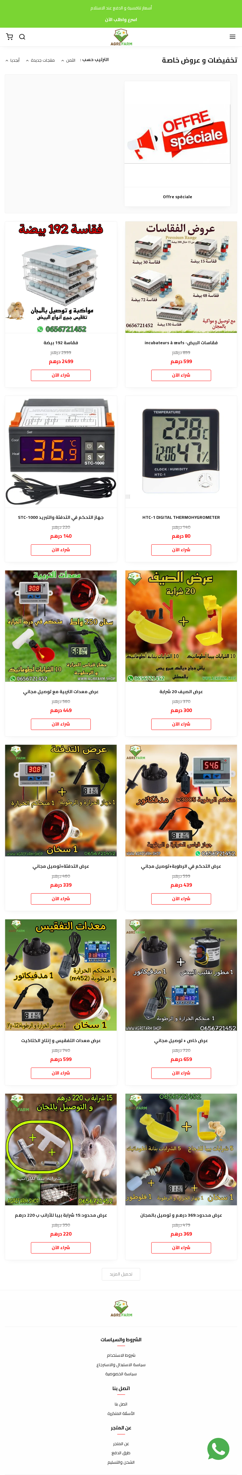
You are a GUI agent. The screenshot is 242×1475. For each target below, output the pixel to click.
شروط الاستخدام (121, 1355)
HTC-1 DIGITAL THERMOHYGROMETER (181, 517)
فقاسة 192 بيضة (60, 342)
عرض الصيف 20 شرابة (181, 691)
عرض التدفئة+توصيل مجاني (60, 866)
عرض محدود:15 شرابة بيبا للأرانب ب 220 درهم (61, 1215)
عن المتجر (121, 1444)
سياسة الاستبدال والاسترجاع (121, 1365)
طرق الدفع (121, 1453)
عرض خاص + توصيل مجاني (181, 1040)
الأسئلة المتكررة (121, 1414)
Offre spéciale (177, 196)
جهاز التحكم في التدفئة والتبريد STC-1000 (61, 517)
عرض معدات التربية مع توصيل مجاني (61, 691)
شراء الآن (181, 375)
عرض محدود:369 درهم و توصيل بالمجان (181, 1215)
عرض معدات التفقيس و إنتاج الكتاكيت (61, 1040)
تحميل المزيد (121, 1274)
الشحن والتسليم (121, 1462)
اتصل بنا (121, 1404)
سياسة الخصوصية (121, 1374)
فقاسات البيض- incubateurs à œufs (181, 342)
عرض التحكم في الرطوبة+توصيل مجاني (181, 866)
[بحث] (22, 37)
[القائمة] (232, 37)
